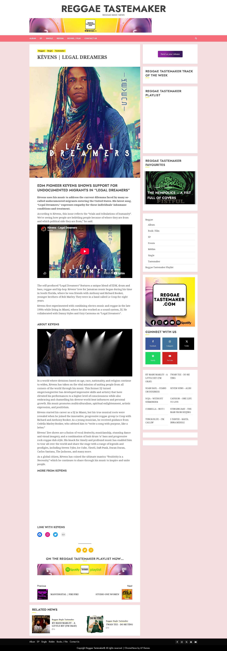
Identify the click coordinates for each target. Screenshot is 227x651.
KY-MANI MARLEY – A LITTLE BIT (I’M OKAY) (64, 624)
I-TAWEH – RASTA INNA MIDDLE (179, 421)
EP (41, 38)
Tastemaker (60, 51)
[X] (84, 550)
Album (32, 38)
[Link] (63, 534)
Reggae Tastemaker (113, 9)
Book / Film (153, 230)
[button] (196, 38)
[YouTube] (196, 642)
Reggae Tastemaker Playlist (159, 267)
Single (49, 38)
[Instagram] (47, 534)
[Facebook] (39, 534)
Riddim (60, 38)
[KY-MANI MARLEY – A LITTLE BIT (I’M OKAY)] (41, 624)
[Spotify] (191, 642)
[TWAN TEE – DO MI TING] (95, 624)
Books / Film (74, 38)
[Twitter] (55, 534)
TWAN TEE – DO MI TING (119, 624)
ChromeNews (131, 648)
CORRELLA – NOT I (154, 408)
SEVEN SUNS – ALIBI (180, 388)
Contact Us (90, 38)
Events (151, 243)
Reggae (41, 51)
